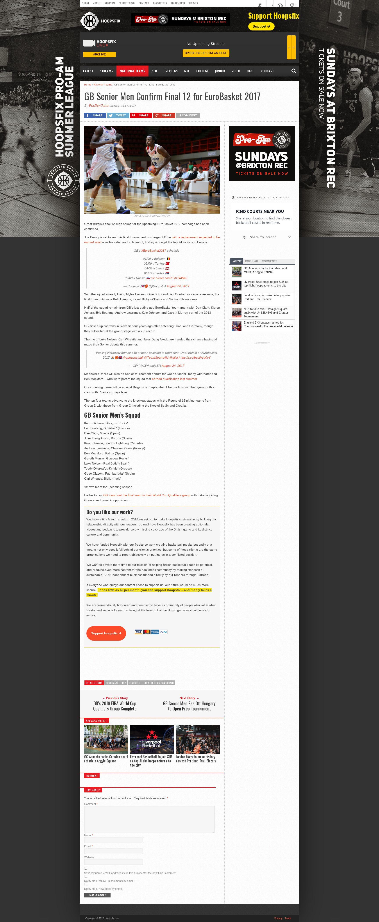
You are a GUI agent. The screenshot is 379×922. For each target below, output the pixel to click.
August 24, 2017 (178, 286)
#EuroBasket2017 (153, 250)
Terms (288, 918)
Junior (220, 71)
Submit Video (127, 3)
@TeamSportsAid (156, 357)
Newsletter (160, 3)
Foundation (178, 3)
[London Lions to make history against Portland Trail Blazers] (198, 752)
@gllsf (173, 357)
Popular (251, 261)
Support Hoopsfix (105, 633)
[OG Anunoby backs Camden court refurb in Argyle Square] (106, 752)
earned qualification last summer (174, 379)
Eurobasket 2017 (116, 683)
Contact (144, 3)
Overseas (170, 71)
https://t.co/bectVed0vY (195, 357)
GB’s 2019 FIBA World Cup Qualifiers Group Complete (114, 706)
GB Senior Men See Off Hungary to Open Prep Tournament (189, 706)
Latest (88, 71)
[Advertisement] (164, 664)
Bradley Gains (99, 105)
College (202, 71)
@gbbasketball (133, 357)
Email (88, 846)
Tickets (193, 3)
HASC (250, 71)
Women (89, 82)
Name (88, 835)
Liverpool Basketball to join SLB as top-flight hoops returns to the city (151, 761)
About (97, 3)
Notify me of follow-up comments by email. (109, 881)
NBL (187, 71)
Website (89, 857)
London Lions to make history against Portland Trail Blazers (196, 759)
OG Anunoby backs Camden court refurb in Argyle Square (106, 759)
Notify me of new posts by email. (103, 888)
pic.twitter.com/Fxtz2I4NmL (169, 278)
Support (110, 3)
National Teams (132, 71)
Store (85, 3)
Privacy (278, 918)
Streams (106, 71)
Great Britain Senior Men (159, 683)
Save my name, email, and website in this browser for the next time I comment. (130, 873)
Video (236, 71)
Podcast (267, 71)
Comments (269, 261)
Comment (91, 804)
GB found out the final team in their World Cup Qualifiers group (146, 495)
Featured (134, 683)
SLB (154, 71)
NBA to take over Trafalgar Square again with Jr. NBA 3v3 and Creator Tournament (266, 312)
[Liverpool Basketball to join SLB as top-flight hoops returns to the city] (152, 752)
